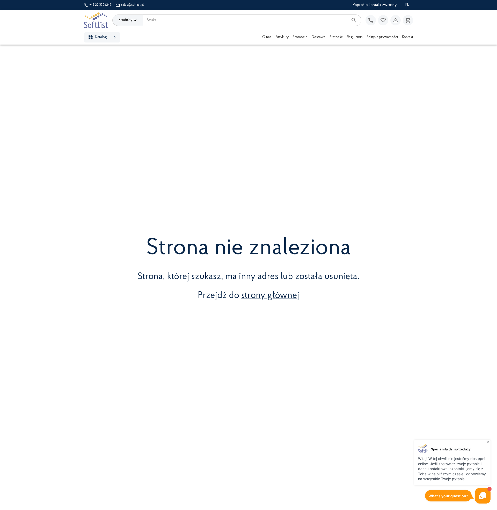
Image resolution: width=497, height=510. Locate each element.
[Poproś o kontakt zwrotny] (371, 20)
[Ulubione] (383, 20)
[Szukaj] (354, 20)
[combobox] (246, 20)
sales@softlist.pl (132, 4)
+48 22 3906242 (100, 4)
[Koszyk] (408, 20)
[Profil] (395, 20)
